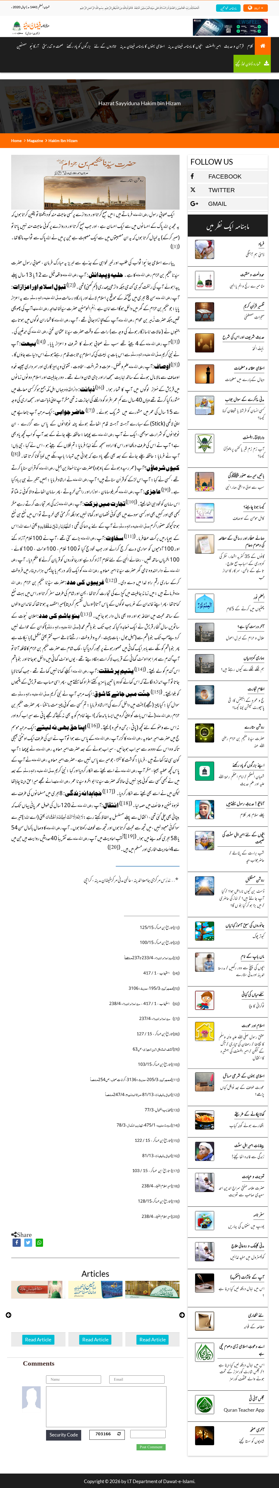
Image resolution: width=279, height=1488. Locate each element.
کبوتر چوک (258, 936)
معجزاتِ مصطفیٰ (254, 317)
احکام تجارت (256, 689)
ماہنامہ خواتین (228, 7)
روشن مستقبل (254, 880)
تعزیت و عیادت (253, 1176)
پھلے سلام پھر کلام (252, 814)
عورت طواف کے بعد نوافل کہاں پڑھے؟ (242, 1090)
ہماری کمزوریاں (254, 657)
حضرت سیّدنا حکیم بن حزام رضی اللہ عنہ (243, 741)
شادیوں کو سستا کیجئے (251, 1441)
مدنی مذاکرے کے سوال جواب (244, 399)
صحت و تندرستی (52, 46)
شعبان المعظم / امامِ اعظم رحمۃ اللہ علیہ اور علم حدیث (241, 779)
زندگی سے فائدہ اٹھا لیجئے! (248, 1156)
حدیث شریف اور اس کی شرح (243, 337)
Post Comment (151, 1447)
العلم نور (259, 597)
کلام (250, 46)
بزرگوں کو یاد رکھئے (78, 46)
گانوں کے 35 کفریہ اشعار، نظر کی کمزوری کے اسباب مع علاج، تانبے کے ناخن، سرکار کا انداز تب (241, 566)
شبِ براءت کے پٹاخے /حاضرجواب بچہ (246, 856)
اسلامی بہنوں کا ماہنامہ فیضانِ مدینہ (142, 46)
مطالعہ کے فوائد (254, 1326)
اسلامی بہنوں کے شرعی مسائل (243, 1076)
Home (16, 140)
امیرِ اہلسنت (213, 46)
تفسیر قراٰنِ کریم (254, 306)
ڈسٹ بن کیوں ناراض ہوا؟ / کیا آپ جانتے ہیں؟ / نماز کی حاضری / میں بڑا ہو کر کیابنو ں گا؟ (241, 898)
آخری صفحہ (257, 1429)
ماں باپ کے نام (252, 956)
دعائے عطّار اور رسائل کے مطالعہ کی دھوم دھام (241, 541)
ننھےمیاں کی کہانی (253, 994)
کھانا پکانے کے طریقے (249, 1114)
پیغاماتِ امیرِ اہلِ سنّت (249, 1145)
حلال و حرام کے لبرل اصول (245, 638)
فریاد (261, 243)
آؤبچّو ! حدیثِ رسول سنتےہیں (245, 803)
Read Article (39, 1339)
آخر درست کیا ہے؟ (250, 626)
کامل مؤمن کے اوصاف (248, 518)
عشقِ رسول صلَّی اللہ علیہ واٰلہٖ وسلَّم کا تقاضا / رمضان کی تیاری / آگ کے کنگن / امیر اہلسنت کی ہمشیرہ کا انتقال (241, 1047)
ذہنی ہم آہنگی (255, 254)
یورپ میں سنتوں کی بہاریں (246, 1226)
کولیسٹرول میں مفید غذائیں (247, 1257)
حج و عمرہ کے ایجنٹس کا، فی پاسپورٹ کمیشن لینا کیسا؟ (246, 703)
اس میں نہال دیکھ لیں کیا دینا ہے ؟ (241, 1291)
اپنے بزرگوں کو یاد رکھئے (248, 765)
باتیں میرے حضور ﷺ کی (246, 475)
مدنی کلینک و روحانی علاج (247, 1245)
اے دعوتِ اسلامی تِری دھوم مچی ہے (241, 1349)
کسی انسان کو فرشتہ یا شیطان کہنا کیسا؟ (243, 413)
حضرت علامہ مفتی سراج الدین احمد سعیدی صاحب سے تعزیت (241, 1191)
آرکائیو (34, 46)
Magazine (35, 140)
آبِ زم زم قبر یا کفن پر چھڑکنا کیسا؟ (243, 452)
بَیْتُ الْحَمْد (258, 348)
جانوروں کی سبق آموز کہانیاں (245, 925)
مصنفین (21, 46)
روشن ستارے (254, 727)
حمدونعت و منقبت (252, 274)
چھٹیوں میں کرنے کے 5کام (245, 608)
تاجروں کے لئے (105, 46)
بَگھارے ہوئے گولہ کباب (246, 1125)
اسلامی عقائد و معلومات (249, 368)
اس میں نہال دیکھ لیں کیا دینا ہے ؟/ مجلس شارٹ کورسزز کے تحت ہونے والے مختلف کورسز (241, 1371)
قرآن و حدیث (234, 46)
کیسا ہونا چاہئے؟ (253, 506)
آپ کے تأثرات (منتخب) (247, 1277)
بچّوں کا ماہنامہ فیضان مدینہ (185, 46)
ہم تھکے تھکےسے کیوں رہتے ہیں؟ (242, 669)
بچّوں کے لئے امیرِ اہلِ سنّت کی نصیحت (243, 837)
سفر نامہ (258, 1214)
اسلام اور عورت (253, 1025)
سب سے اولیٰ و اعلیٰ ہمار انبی (245, 487)
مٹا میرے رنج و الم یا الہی (247, 286)
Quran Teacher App (244, 1410)
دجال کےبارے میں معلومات (244, 379)
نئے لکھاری (256, 1315)
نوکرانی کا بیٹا (256, 1006)
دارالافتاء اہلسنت (253, 437)
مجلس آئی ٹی (256, 1398)
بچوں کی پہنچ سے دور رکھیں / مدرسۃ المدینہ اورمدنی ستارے (241, 970)
